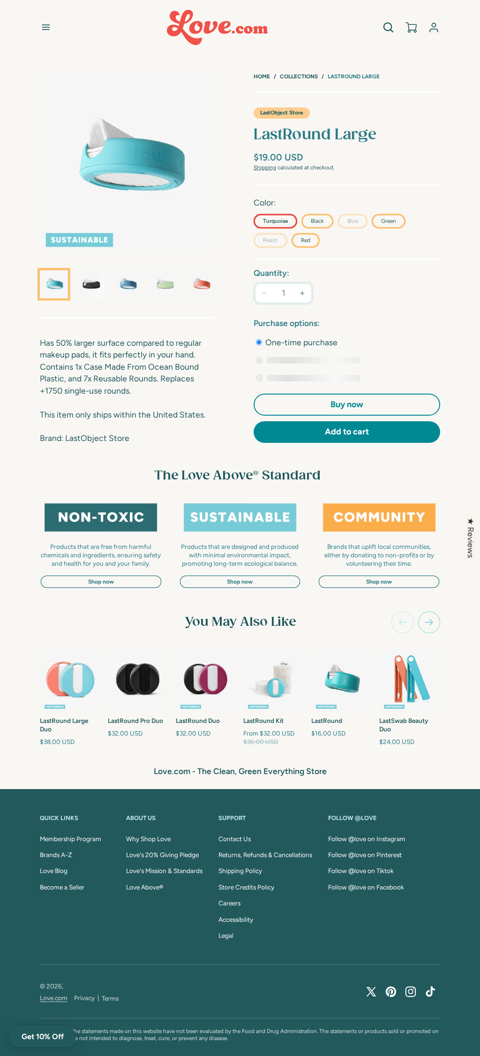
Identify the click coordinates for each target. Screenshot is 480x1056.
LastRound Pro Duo (135, 720)
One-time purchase (300, 342)
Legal (225, 935)
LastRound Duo (198, 720)
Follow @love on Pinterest (365, 854)
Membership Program (70, 839)
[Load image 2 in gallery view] (90, 284)
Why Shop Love (148, 839)
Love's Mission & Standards (164, 870)
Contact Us (234, 839)
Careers (229, 903)
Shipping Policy (240, 870)
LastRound (326, 720)
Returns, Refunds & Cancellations (265, 854)
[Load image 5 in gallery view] (201, 284)
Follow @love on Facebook (366, 887)
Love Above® (144, 887)
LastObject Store (281, 112)
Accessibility (235, 919)
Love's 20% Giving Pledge (162, 854)
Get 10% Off (43, 1036)
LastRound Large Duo (64, 725)
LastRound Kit (263, 720)
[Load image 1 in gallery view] (54, 284)
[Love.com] (217, 27)
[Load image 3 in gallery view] (127, 284)
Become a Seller (62, 887)
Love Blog (54, 870)
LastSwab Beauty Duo (403, 725)
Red (305, 240)
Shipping (265, 167)
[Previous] (402, 622)
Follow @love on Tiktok (361, 870)
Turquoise (275, 221)
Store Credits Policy (246, 887)
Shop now (101, 581)
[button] (46, 27)
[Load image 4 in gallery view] (164, 284)
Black (317, 221)
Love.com (54, 998)
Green (388, 221)
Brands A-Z (56, 854)
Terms (110, 998)
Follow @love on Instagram (366, 839)
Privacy (84, 998)
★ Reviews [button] (471, 537)
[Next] (429, 622)
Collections (299, 76)
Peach (275, 242)
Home (262, 76)
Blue (357, 222)
